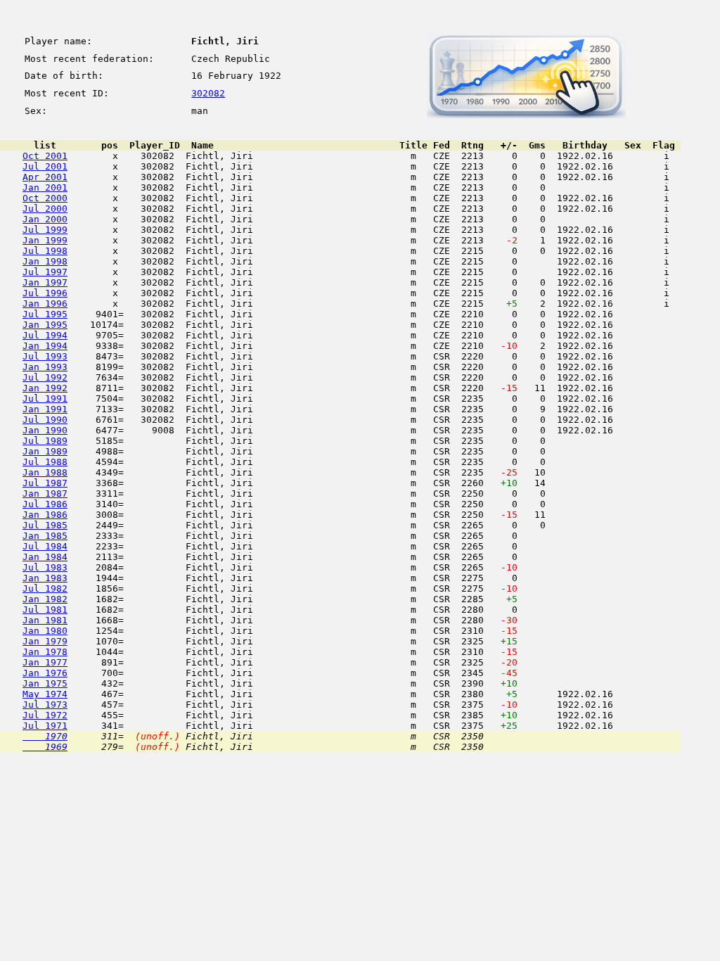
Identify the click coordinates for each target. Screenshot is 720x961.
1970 (45, 736)
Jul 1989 (45, 440)
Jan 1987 (45, 493)
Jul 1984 (45, 546)
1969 (45, 747)
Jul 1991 (45, 398)
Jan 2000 (45, 219)
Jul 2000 (45, 208)
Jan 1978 (45, 652)
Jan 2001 (45, 187)
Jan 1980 (45, 630)
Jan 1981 (45, 620)
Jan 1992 (45, 388)
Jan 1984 (45, 557)
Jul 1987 (45, 483)
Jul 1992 (45, 377)
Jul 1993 (45, 356)
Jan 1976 (45, 673)
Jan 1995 (45, 324)
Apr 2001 (45, 177)
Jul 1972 (45, 715)
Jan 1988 (45, 472)
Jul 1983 (45, 567)
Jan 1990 (45, 430)
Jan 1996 (45, 303)
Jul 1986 (45, 504)
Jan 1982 (45, 599)
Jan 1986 (45, 514)
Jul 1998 (45, 251)
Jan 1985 (45, 535)
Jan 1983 (45, 578)
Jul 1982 (45, 588)
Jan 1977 (45, 662)
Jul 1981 (45, 609)
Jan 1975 (45, 683)
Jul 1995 (45, 314)
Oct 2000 (45, 198)
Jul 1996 (45, 293)
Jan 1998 (45, 261)
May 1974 (45, 694)
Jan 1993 (45, 367)
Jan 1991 (45, 409)
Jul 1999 (45, 229)
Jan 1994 (45, 346)
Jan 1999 (45, 240)
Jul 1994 (45, 335)
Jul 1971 (45, 725)
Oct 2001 (45, 156)
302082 (208, 93)
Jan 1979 (45, 641)
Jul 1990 (45, 419)
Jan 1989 (45, 451)
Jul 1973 (45, 704)
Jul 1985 (45, 525)
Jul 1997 (45, 272)
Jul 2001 (45, 166)
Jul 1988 (45, 462)
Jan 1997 (45, 282)
